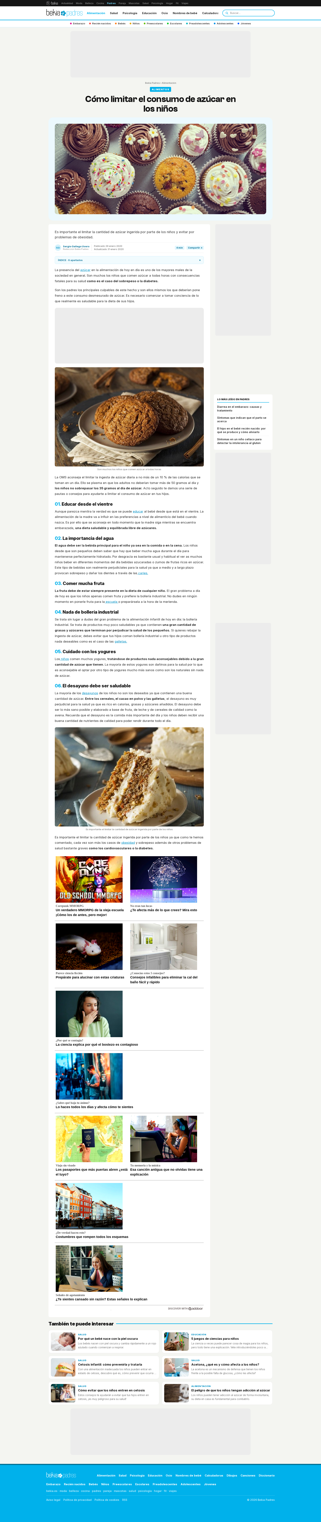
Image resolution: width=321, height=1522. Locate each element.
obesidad (128, 843)
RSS (124, 1499)
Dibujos (232, 1475)
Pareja (122, 3)
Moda (79, 3)
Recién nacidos (74, 1484)
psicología (145, 1490)
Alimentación (96, 13)
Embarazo (53, 1484)
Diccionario (267, 1475)
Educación (149, 13)
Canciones (248, 1475)
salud (132, 1490)
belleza (74, 1490)
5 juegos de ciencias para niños (215, 1339)
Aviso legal (53, 1499)
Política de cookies (107, 1499)
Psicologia (130, 13)
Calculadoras (211, 13)
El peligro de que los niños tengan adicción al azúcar (230, 1390)
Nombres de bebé (185, 13)
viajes (173, 1490)
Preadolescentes (165, 1484)
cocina (85, 1490)
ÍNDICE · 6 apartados (129, 260)
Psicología (157, 3)
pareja (107, 1490)
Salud (145, 3)
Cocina (100, 3)
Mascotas (134, 3)
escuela (111, 602)
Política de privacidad (77, 1499)
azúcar (85, 270)
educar (138, 511)
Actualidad (67, 3)
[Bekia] (52, 3)
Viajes (184, 3)
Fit (177, 3)
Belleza (89, 3)
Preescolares (122, 1484)
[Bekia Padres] (64, 13)
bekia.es (51, 1490)
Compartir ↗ (195, 247)
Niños (105, 1484)
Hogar (169, 3)
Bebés (93, 1484)
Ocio (164, 13)
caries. (142, 573)
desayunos (90, 693)
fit (165, 1490)
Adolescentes (191, 1484)
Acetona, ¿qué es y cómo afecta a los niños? (225, 1364)
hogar (158, 1490)
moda (63, 1490)
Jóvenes (210, 1484)
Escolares (142, 1484)
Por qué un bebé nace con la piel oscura (108, 1339)
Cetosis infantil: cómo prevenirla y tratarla (110, 1364)
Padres (111, 3)
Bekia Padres (152, 83)
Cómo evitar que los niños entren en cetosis (111, 1390)
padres (96, 1490)
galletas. (121, 641)
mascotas (120, 1490)
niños (64, 659)
